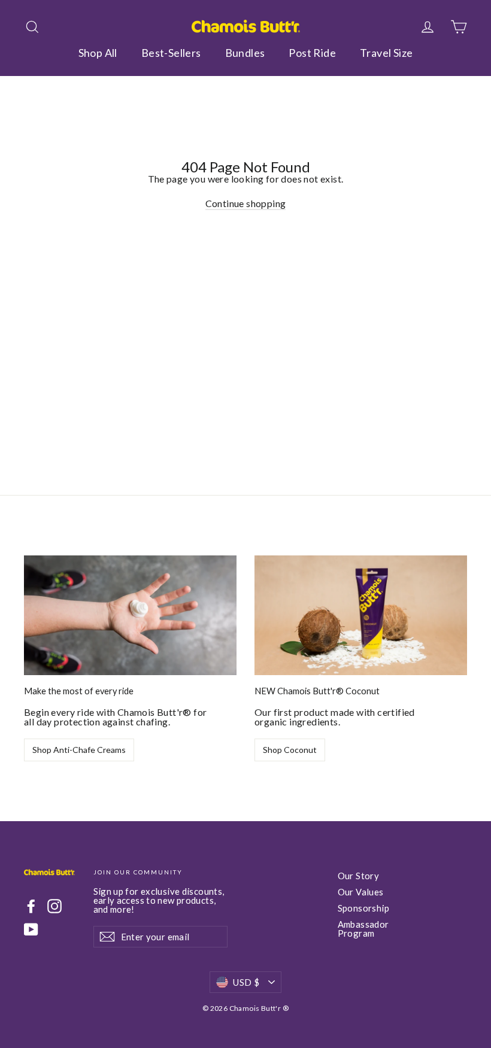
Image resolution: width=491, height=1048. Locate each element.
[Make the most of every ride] (130, 615)
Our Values (361, 891)
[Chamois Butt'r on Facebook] (31, 906)
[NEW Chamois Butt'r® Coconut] (360, 615)
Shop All (97, 52)
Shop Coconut (290, 750)
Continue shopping (245, 203)
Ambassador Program (363, 928)
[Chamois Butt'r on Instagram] (54, 906)
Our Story (359, 875)
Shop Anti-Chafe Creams (79, 750)
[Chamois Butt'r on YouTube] (31, 929)
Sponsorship (363, 908)
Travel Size (386, 52)
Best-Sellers (171, 52)
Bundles (245, 52)
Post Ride (312, 52)
